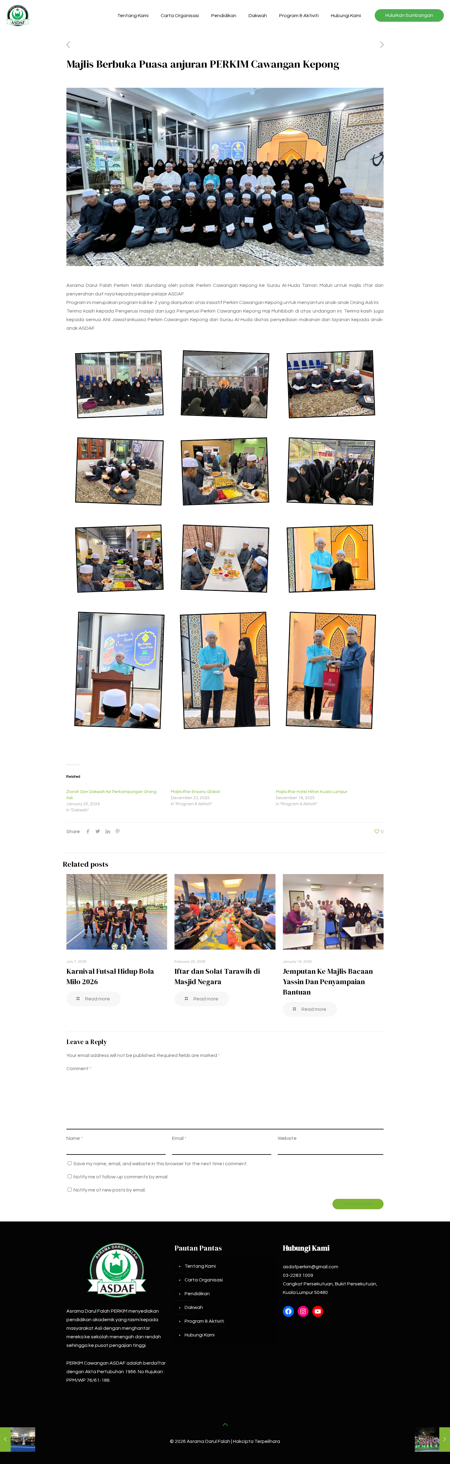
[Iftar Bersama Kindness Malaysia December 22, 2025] (17, 1439)
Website (287, 1138)
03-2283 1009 (298, 1275)
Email (179, 1138)
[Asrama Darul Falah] (17, 15)
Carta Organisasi (204, 1279)
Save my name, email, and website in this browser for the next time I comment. (160, 1163)
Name (74, 1138)
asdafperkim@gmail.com (310, 1266)
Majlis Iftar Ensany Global (195, 792)
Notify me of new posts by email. (109, 1190)
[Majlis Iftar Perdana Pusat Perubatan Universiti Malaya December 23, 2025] (432, 1439)
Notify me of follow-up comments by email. (120, 1176)
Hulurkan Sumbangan (409, 15)
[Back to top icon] (225, 1424)
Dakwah (194, 1307)
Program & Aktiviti (204, 1321)
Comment (79, 1068)
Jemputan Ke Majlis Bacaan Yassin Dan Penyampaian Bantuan (328, 981)
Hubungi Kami (200, 1334)
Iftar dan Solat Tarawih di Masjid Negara (217, 976)
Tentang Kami (200, 1266)
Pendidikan (197, 1293)
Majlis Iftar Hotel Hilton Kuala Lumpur (311, 792)
